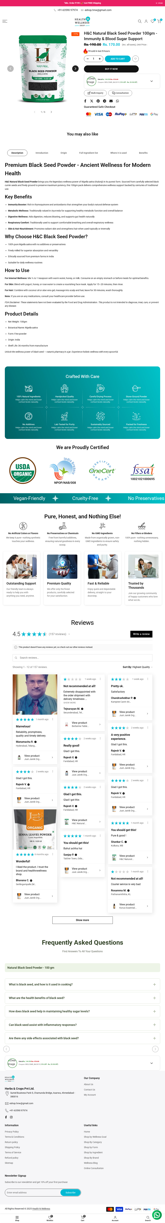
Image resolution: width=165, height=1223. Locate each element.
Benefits (143, 153)
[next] (75, 68)
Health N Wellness (41, 1208)
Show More (69, 702)
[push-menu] (4, 21)
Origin (64, 153)
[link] (23, 471)
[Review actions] (52, 719)
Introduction (42, 153)
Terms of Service (13, 1152)
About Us (88, 1084)
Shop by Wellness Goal (95, 1137)
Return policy (11, 1142)
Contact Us (89, 1089)
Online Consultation (94, 1168)
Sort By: (127, 667)
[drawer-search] (140, 21)
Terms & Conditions (14, 1137)
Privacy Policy (12, 1131)
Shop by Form (91, 1147)
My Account (90, 1095)
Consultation (122, 93)
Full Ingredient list (88, 153)
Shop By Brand (91, 1157)
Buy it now (111, 69)
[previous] (10, 68)
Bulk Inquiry (97, 93)
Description (17, 153)
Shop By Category (93, 1142)
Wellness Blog (91, 1163)
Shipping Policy (12, 1147)
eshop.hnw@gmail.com (98, 10)
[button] (135, 59)
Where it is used (118, 153)
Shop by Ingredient (93, 1152)
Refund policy (11, 1157)
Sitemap (9, 1163)
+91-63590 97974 (68, 10)
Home (87, 1131)
